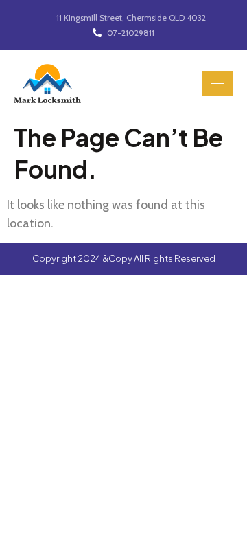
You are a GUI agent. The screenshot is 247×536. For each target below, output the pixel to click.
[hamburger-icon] (217, 83)
